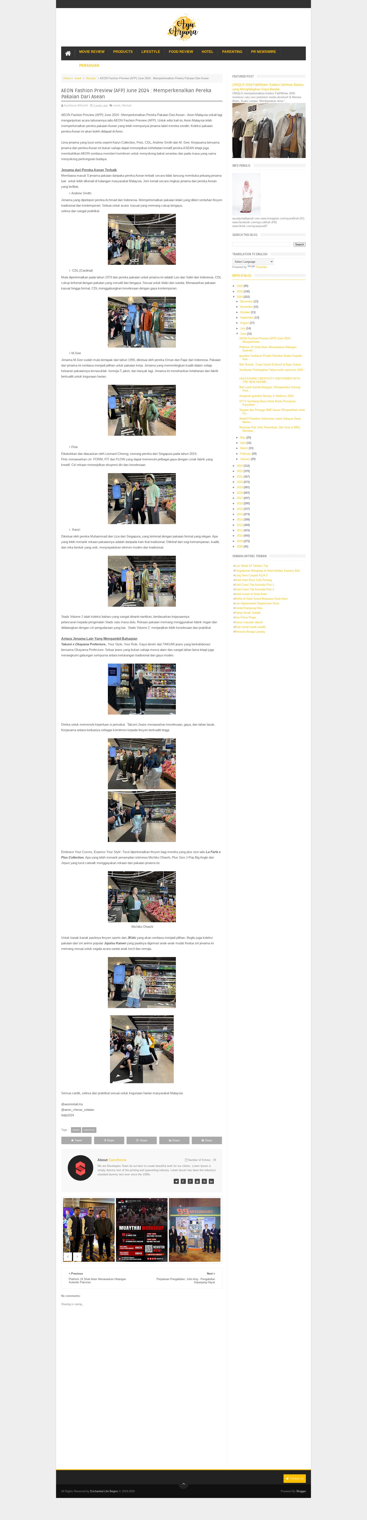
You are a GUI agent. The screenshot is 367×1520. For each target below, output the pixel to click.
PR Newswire (263, 52)
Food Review (181, 52)
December (247, 301)
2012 (240, 525)
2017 (240, 498)
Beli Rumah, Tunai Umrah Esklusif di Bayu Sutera (270, 364)
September (247, 317)
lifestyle (91, 78)
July (243, 328)
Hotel (207, 52)
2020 (240, 482)
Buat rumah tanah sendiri (250, 627)
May (243, 437)
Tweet (78, 1140)
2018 (240, 492)
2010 (240, 535)
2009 (240, 541)
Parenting (232, 52)
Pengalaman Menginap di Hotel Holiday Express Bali (267, 570)
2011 (240, 530)
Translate (261, 267)
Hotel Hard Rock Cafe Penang (253, 580)
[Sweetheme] (176, 1181)
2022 (240, 471)
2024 (240, 296)
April (243, 442)
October (245, 312)
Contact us (296, 1478)
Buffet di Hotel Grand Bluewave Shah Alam (261, 598)
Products (123, 52)
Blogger (301, 1491)
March (244, 448)
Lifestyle (150, 52)
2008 (240, 546)
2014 (240, 514)
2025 (240, 291)
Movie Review (91, 52)
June (243, 333)
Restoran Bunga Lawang (250, 631)
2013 (240, 519)
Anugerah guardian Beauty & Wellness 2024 (266, 396)
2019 (240, 487)
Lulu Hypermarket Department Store (257, 603)
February (246, 453)
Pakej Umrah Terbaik (248, 612)
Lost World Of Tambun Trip (251, 565)
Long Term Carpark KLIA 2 (251, 575)
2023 (240, 465)
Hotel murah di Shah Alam (251, 594)
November (247, 306)
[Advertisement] (142, 1429)
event (78, 78)
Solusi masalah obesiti (249, 622)
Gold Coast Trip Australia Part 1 (254, 584)
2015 (240, 508)
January (245, 459)
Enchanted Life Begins (104, 1491)
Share (110, 1140)
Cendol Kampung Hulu (248, 608)
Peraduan (89, 65)
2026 (240, 286)
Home (67, 78)
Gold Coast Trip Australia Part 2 (254, 589)
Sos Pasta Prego (245, 617)
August (245, 322)
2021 (240, 476)
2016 (240, 503)
